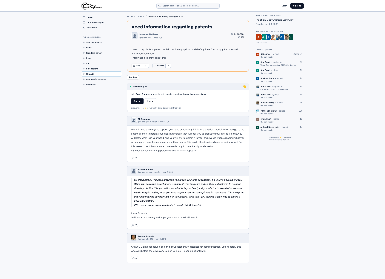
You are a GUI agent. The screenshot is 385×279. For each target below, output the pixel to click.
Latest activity (264, 50)
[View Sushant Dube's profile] (268, 37)
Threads (140, 16)
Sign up (137, 101)
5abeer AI (265, 54)
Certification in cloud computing (274, 89)
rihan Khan (265, 119)
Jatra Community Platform (169, 108)
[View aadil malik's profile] (281, 37)
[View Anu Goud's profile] (263, 37)
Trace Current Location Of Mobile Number (278, 65)
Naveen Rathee (148, 34)
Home (130, 16)
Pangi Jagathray (268, 110)
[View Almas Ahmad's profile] (286, 37)
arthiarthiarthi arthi (270, 127)
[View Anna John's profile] (277, 37)
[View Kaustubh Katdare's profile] (272, 37)
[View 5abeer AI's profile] (259, 37)
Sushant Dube (267, 78)
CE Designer (144, 119)
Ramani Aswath (146, 236)
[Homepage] (91, 6)
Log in (150, 101)
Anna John (265, 86)
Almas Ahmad (267, 102)
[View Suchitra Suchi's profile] (290, 37)
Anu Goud (265, 62)
